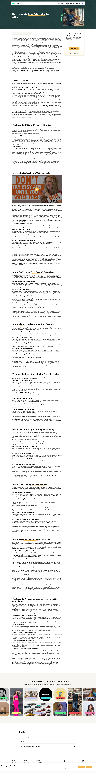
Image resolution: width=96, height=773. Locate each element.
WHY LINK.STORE (66, 3)
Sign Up (13, 760)
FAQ (77, 3)
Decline (89, 766)
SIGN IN (82, 3)
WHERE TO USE (60, 3)
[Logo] (16, 3)
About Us (25, 760)
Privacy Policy (39, 762)
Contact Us (38, 760)
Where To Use (26, 762)
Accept (81, 766)
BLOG (79, 3)
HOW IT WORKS (72, 3)
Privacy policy (3, 769)
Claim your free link (74, 48)
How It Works (14, 762)
